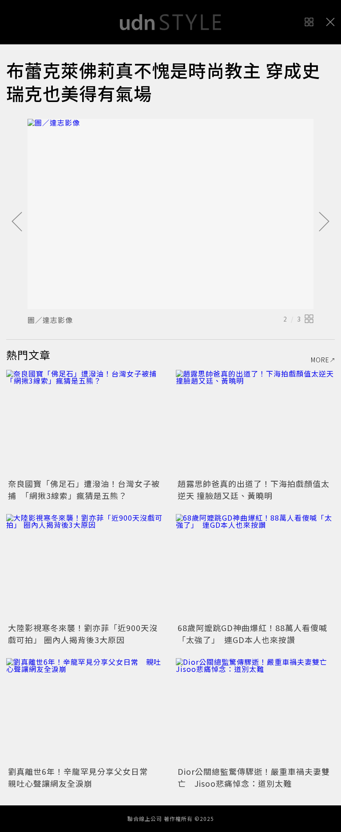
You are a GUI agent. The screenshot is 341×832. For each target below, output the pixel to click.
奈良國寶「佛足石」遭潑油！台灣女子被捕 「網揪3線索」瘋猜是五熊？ (84, 489)
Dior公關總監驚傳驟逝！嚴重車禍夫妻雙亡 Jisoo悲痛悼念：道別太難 (254, 777)
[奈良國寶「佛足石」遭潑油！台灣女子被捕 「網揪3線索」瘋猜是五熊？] (85, 423)
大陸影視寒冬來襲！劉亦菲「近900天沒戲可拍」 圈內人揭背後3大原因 (83, 633)
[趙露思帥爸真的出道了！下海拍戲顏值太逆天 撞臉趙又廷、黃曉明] (255, 423)
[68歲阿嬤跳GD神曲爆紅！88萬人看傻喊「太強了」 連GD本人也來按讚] (255, 567)
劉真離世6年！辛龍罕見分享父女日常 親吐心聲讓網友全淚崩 (82, 777)
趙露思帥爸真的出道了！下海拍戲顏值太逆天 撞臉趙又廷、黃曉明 (253, 489)
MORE (320, 360)
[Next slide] (324, 222)
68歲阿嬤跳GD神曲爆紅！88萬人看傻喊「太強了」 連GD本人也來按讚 (252, 633)
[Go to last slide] (17, 222)
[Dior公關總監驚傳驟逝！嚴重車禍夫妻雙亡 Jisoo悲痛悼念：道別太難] (255, 711)
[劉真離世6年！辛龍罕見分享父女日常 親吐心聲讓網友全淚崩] (85, 711)
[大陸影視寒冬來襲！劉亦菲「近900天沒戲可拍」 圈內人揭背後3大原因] (85, 567)
